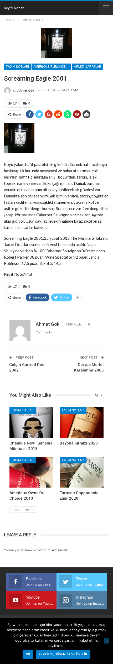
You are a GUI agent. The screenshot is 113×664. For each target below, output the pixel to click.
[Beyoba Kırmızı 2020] (82, 422)
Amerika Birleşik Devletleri (52, 67)
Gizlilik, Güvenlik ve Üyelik (63, 654)
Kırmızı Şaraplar (87, 67)
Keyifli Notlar (14, 8)
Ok (28, 654)
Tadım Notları (17, 67)
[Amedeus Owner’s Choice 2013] (31, 472)
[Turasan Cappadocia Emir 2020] (82, 472)
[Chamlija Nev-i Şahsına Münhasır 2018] (31, 422)
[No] (106, 641)
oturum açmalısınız (53, 550)
